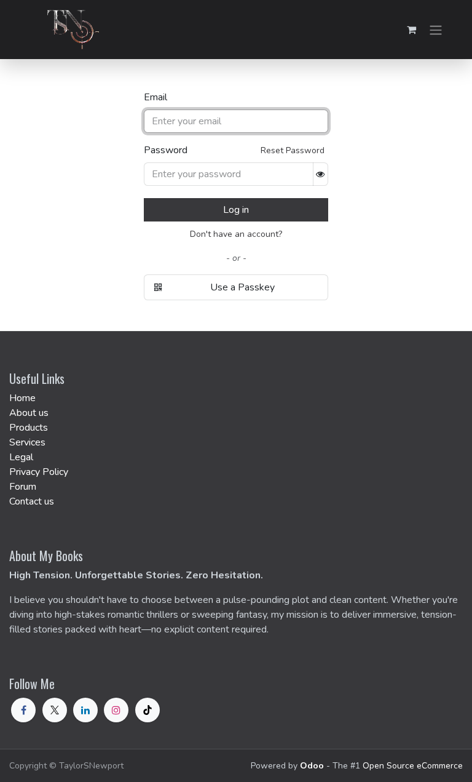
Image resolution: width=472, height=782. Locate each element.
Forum (22, 486)
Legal (21, 457)
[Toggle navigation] (435, 29)
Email (155, 97)
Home (22, 398)
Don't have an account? (236, 234)
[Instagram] (116, 710)
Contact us (31, 501)
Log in (236, 210)
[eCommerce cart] (411, 29)
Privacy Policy (38, 472)
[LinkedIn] (85, 710)
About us (29, 413)
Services (27, 442)
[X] (54, 710)
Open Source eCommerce (413, 766)
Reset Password (292, 150)
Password (165, 150)
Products (28, 427)
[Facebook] (23, 710)
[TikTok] (147, 710)
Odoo (313, 766)
